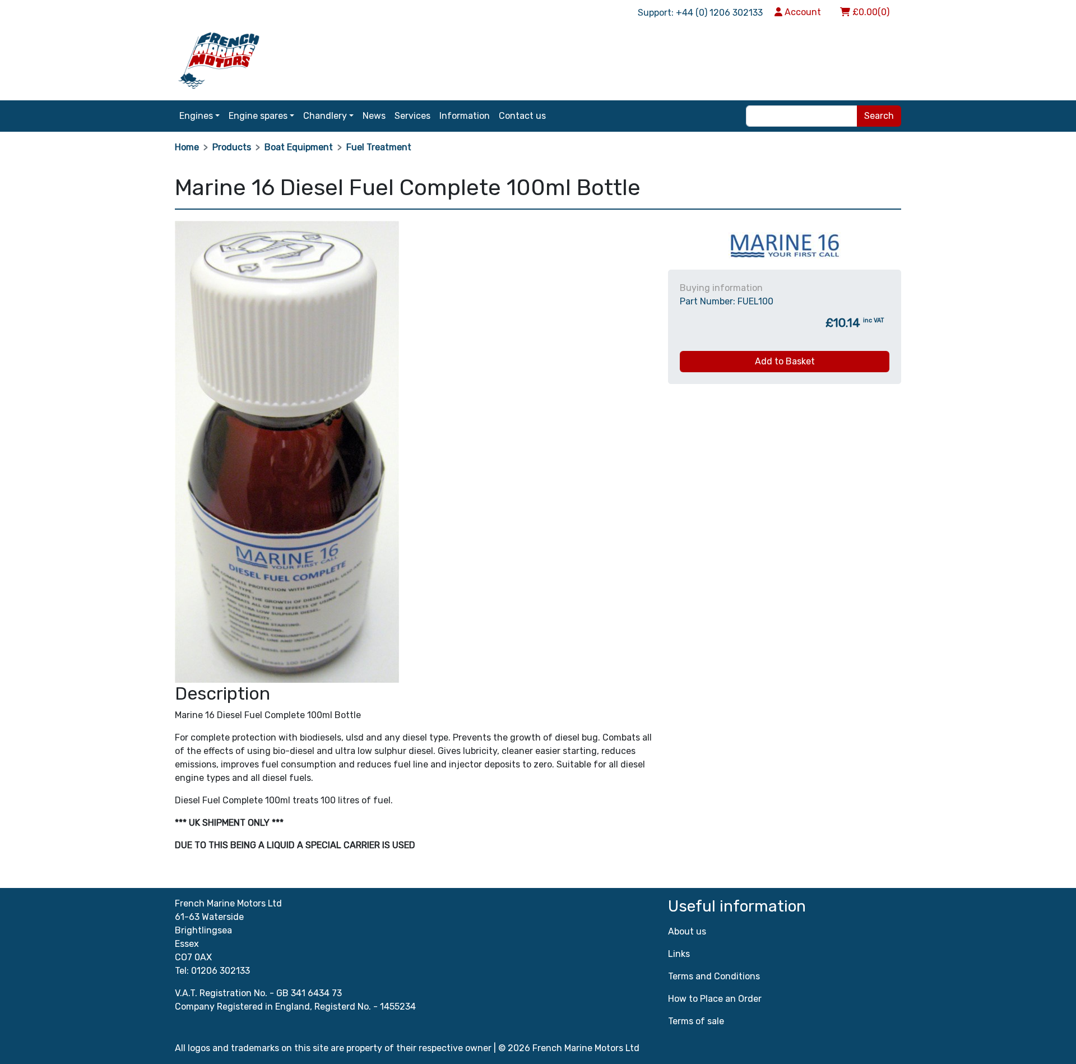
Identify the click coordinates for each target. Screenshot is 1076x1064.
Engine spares (258, 115)
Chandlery (325, 115)
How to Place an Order (715, 998)
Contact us (522, 115)
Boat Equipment (299, 147)
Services (412, 115)
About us (687, 931)
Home (187, 147)
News (374, 115)
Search (879, 115)
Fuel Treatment (378, 147)
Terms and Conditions (714, 976)
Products (231, 147)
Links (679, 954)
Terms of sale (696, 1021)
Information (464, 115)
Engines (196, 115)
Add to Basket (785, 361)
